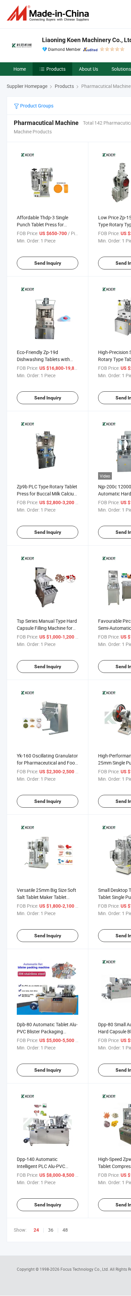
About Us (88, 69)
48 (65, 1230)
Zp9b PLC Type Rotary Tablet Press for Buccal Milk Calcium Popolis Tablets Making (47, 493)
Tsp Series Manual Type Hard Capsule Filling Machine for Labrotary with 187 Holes (47, 628)
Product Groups (36, 105)
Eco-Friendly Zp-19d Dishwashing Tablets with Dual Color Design (43, 359)
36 (50, 1230)
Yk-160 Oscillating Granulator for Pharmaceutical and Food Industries (47, 762)
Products (56, 69)
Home (19, 69)
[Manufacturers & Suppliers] (49, 13)
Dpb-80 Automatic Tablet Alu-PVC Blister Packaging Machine (47, 1031)
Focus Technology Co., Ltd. (85, 1269)
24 (36, 1230)
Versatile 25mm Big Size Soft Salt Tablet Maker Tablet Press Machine (46, 897)
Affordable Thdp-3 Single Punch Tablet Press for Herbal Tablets (42, 224)
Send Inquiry (47, 263)
